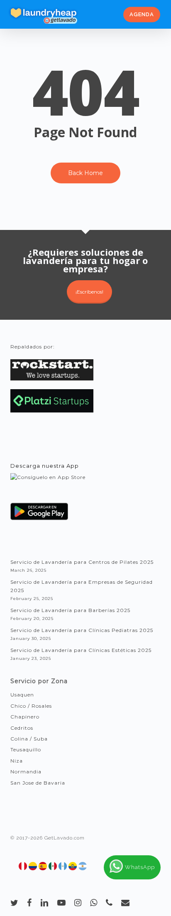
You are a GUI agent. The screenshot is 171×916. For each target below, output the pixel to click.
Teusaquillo (25, 749)
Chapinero (24, 717)
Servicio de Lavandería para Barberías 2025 (70, 610)
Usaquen (22, 694)
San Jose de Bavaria (37, 783)
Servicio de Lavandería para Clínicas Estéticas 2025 (80, 650)
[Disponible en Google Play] (39, 514)
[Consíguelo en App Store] (48, 485)
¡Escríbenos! (89, 292)
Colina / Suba (29, 739)
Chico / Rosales (31, 706)
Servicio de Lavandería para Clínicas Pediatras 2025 (81, 630)
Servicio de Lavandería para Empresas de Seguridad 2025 (81, 586)
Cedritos (21, 728)
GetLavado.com (64, 838)
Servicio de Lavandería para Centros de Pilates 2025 (82, 562)
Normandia (26, 771)
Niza (16, 761)
